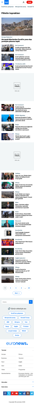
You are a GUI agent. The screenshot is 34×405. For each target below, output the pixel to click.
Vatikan (17, 173)
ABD (8, 322)
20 (29, 288)
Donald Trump (25, 317)
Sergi (7, 326)
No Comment (19, 45)
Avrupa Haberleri (6, 37)
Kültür (20, 365)
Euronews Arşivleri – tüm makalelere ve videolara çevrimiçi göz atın (26, 375)
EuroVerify (18, 230)
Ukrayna (17, 322)
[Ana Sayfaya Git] (6, 2)
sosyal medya (12, 331)
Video (3, 369)
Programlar (22, 369)
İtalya (17, 124)
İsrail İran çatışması (7, 6)
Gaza (16, 211)
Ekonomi (18, 221)
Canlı (29, 2)
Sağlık (16, 326)
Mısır (16, 202)
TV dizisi (25, 326)
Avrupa (3, 354)
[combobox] (17, 302)
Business (4, 358)
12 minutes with (20, 64)
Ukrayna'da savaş (20, 6)
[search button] (31, 302)
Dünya (17, 134)
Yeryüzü (21, 358)
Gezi (2, 365)
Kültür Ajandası (20, 115)
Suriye (17, 335)
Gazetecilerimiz (6, 373)
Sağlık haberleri (20, 258)
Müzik (24, 331)
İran (26, 322)
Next (16, 293)
